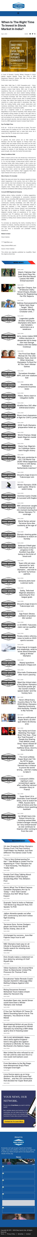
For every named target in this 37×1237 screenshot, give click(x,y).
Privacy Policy (11, 1234)
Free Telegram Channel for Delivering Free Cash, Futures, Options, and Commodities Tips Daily (18, 208)
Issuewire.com (25, 85)
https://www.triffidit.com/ (8, 245)
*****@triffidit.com (6, 242)
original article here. (9, 254)
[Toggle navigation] (18, 13)
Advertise (20, 1234)
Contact (28, 1234)
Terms (2, 1234)
